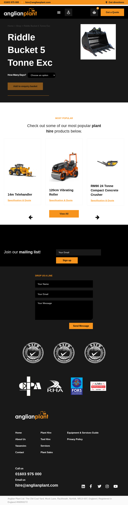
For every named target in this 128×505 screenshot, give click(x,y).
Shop (18, 26)
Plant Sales (47, 452)
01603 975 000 (28, 474)
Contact (19, 452)
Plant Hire (46, 432)
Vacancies (20, 445)
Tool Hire (45, 439)
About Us (20, 439)
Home (11, 26)
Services (45, 445)
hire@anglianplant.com (36, 485)
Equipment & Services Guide (82, 432)
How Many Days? (17, 75)
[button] (58, 12)
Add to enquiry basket (25, 86)
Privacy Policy (75, 439)
